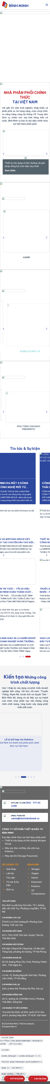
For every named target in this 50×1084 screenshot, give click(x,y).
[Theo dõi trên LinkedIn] (27, 1031)
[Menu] (47, 5)
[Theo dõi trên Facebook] (19, 1031)
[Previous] (3, 154)
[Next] (46, 154)
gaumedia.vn (11, 1026)
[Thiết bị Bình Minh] (16, 4)
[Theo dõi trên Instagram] (23, 1031)
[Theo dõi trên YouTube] (31, 1031)
